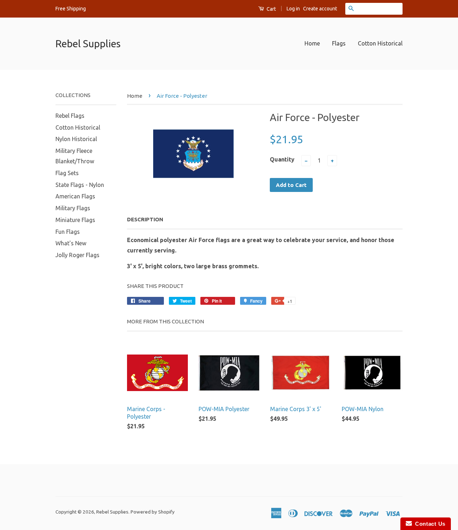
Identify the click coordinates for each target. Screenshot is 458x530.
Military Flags (72, 208)
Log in (293, 8)
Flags (339, 43)
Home (312, 43)
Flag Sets (67, 173)
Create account (320, 8)
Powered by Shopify (153, 512)
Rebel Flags (69, 115)
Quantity (282, 159)
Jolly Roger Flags (77, 255)
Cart (270, 9)
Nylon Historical (76, 139)
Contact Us (428, 524)
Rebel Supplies (88, 43)
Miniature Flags (75, 220)
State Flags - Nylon (79, 185)
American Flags (75, 196)
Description (145, 219)
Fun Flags (67, 231)
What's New (70, 243)
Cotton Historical (380, 43)
